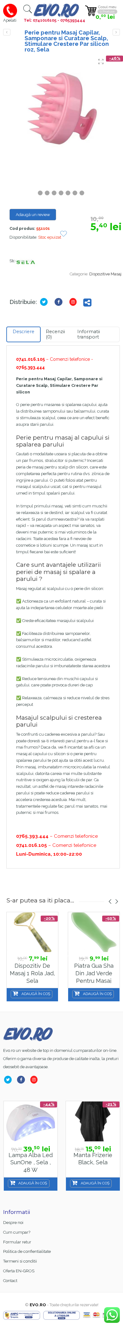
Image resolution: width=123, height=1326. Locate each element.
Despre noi (13, 1222)
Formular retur (17, 1242)
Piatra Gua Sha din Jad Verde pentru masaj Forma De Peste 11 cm (93, 980)
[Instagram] (74, 302)
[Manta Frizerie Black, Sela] (93, 1121)
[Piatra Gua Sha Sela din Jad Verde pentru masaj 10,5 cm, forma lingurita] (6, 32)
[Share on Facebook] (60, 302)
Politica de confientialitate (27, 1251)
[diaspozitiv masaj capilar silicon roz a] (63, 108)
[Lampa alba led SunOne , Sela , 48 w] (30, 1121)
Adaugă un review (33, 214)
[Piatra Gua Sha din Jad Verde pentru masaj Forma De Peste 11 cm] (93, 932)
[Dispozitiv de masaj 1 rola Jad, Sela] (32, 932)
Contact (10, 1280)
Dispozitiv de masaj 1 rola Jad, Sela (32, 973)
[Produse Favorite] (63, 234)
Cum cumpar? (16, 1232)
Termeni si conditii (20, 1261)
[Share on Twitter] (45, 302)
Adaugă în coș (35, 994)
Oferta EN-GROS (18, 1271)
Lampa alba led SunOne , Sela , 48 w (31, 1162)
